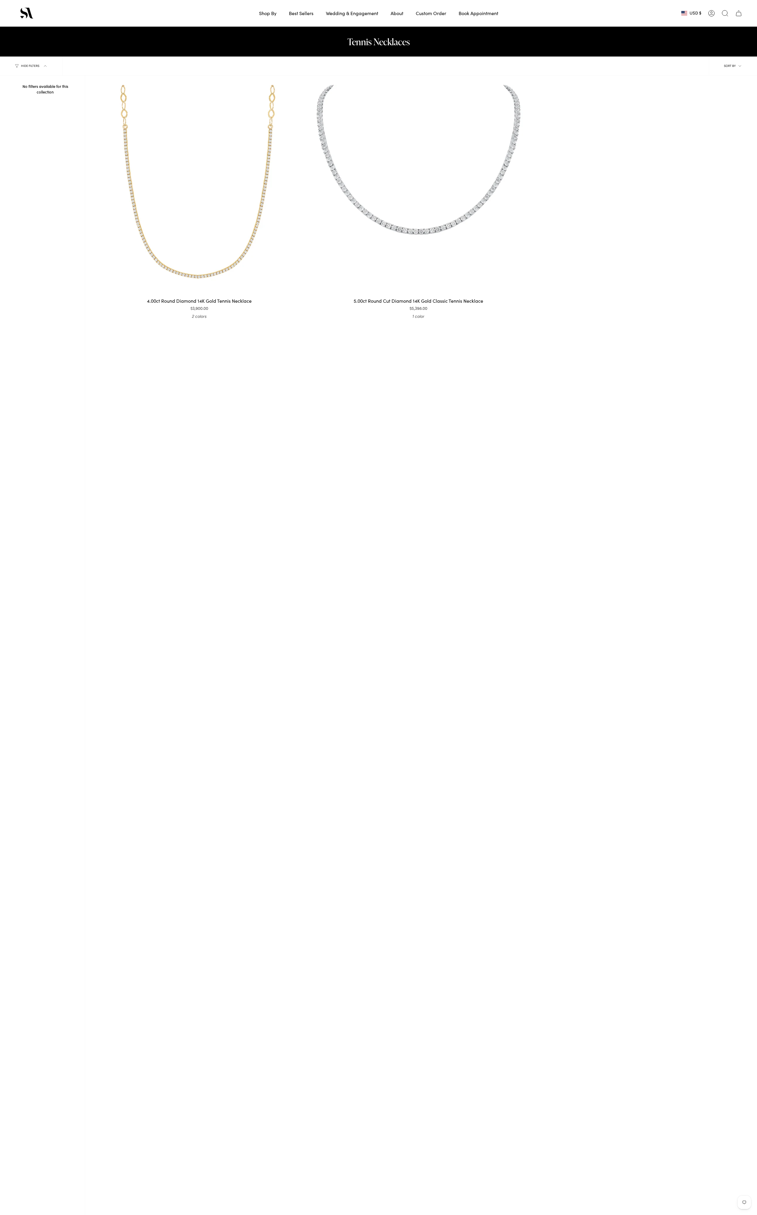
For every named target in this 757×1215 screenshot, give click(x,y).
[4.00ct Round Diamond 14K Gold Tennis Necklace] (199, 190)
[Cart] (738, 13)
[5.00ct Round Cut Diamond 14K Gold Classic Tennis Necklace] (418, 190)
